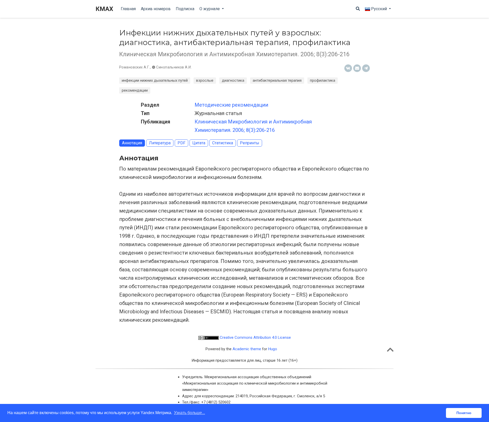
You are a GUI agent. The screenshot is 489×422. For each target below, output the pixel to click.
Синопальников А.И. (174, 67)
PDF (181, 142)
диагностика (233, 80)
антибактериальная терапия (277, 80)
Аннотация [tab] (132, 142)
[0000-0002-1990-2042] (154, 67)
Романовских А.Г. (134, 67)
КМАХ (104, 8)
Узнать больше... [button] (189, 413)
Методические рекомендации (231, 105)
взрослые (204, 80)
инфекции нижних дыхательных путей (155, 80)
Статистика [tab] (222, 142)
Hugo (272, 349)
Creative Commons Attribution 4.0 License (255, 337)
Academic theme (247, 349)
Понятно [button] (463, 413)
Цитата (198, 142)
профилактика (322, 80)
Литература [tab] (160, 142)
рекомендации (135, 90)
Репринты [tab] (249, 142)
